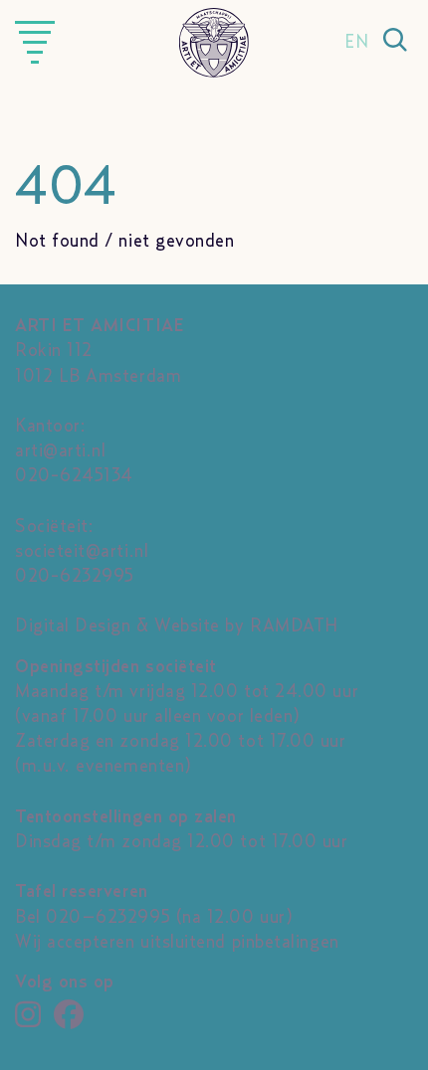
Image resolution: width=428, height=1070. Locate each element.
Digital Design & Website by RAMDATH (176, 626)
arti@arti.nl (60, 451)
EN (356, 43)
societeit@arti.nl (81, 552)
